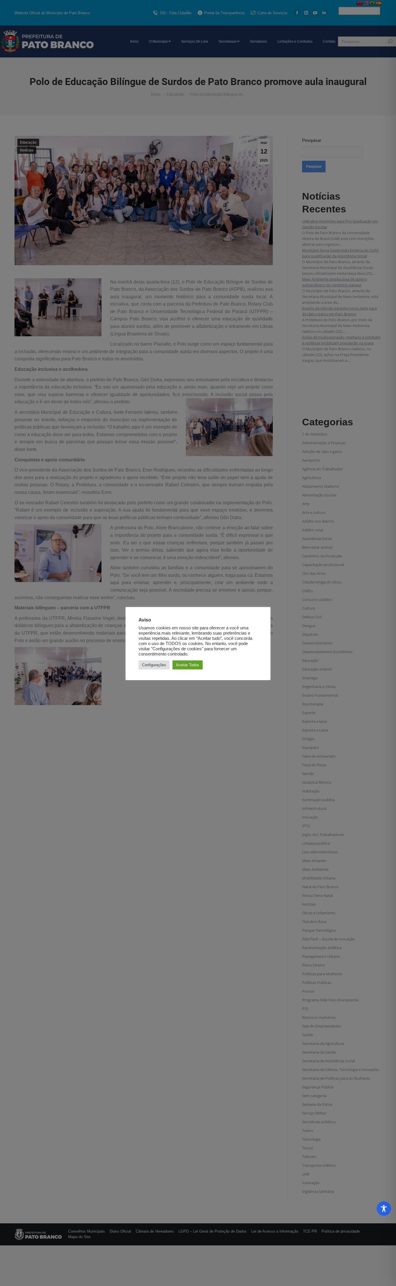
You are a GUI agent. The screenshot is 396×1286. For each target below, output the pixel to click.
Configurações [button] (154, 665)
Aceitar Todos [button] (187, 665)
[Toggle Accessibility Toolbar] (384, 1208)
